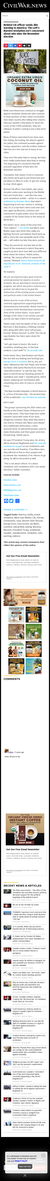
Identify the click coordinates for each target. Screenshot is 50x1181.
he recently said (34, 350)
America (22, 514)
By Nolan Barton (27, 1130)
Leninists (8, 527)
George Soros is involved (15, 361)
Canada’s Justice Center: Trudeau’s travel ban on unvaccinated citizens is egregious (29, 950)
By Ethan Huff (26, 931)
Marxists (8, 530)
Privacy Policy (21, 1161)
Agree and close (25, 1166)
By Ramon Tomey (27, 944)
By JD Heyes (25, 922)
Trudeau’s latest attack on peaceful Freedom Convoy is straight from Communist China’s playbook (27, 1112)
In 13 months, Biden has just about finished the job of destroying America (28, 928)
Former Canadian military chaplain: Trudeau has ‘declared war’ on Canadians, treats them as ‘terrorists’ (29, 999)
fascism (39, 521)
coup (18, 521)
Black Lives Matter (22, 517)
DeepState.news (11, 495)
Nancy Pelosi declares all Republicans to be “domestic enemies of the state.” (24, 263)
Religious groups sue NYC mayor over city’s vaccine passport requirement (28, 1063)
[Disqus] (25, 714)
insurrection (23, 524)
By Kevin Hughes (27, 1016)
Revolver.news (10, 480)
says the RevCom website (33, 397)
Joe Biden (34, 524)
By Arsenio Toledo (27, 968)
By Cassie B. (25, 1067)
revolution (32, 533)
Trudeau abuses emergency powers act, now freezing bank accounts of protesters (29, 1037)
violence (16, 536)
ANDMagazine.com (12, 490)
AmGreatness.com (12, 485)
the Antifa (24, 228)
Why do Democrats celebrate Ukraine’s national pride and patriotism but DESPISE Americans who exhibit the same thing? (29, 986)
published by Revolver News (17, 201)
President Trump (21, 530)
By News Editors (27, 900)
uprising (7, 536)
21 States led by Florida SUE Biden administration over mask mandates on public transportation (28, 938)
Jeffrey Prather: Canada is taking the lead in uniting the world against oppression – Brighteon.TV (29, 1088)
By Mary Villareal (27, 956)
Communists (9, 521)
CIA (33, 517)
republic (7, 533)
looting (28, 527)
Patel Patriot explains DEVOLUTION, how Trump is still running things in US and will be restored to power (29, 1124)
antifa (30, 514)
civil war (40, 517)
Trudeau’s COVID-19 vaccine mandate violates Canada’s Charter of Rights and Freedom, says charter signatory (28, 1100)
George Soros (10, 524)
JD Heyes (19, 41)
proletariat (35, 530)
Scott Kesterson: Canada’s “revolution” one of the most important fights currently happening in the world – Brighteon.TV (28, 1075)
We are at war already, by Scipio (26, 905)
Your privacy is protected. (14, 577)
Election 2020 (28, 521)
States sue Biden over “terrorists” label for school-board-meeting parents (29, 974)
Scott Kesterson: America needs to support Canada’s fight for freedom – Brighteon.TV (28, 1011)
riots (40, 533)
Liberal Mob (18, 527)
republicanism (19, 533)
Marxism (37, 527)
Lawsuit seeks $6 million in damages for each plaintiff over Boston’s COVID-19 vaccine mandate (29, 962)
